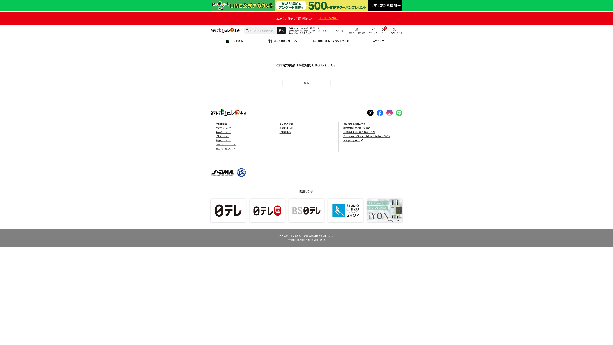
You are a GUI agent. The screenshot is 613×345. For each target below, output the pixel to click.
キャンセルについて (226, 144)
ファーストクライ (318, 30)
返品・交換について (226, 148)
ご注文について (223, 128)
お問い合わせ (286, 128)
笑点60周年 (294, 30)
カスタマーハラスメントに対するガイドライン (366, 136)
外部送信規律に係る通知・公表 (359, 132)
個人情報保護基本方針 (354, 124)
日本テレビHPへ (351, 140)
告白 (291, 33)
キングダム (305, 30)
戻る (306, 83)
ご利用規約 (285, 132)
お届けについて (223, 140)
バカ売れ (305, 28)
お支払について (223, 132)
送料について (222, 136)
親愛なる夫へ (316, 28)
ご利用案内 (221, 124)
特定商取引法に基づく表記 (356, 128)
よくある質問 (286, 124)
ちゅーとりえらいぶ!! (303, 33)
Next (399, 210)
